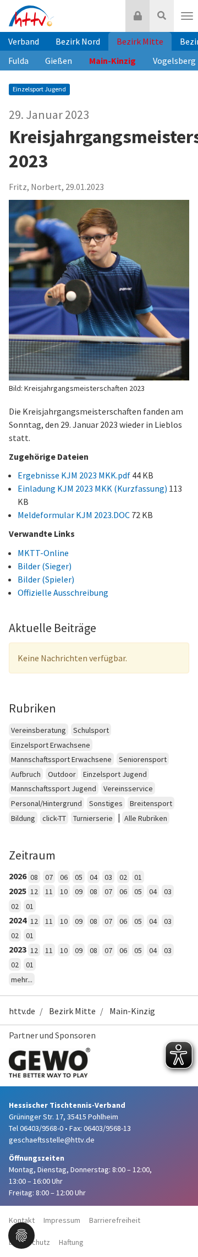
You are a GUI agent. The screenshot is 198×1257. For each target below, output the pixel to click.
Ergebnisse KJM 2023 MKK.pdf (75, 475)
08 (34, 877)
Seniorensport (143, 759)
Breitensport (151, 803)
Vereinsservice (128, 788)
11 (49, 891)
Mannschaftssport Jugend (53, 788)
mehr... (21, 979)
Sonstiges (106, 803)
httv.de (22, 1010)
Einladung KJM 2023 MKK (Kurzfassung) (93, 488)
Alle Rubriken (145, 818)
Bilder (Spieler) (46, 579)
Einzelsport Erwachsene (50, 745)
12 (34, 891)
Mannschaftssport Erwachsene (61, 759)
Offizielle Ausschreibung (63, 592)
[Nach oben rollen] (176, 1226)
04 (93, 877)
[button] (21, 1234)
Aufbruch (26, 774)
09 (78, 891)
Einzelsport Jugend (115, 774)
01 (138, 877)
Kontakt (22, 1220)
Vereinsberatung (38, 730)
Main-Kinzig (112, 60)
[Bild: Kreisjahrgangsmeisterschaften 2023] (99, 290)
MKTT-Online (43, 552)
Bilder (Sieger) (45, 566)
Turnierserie (93, 818)
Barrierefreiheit (114, 1220)
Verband (23, 41)
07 (49, 877)
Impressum (61, 1220)
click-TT (54, 818)
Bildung (23, 818)
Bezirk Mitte (140, 41)
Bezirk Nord (78, 41)
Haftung (71, 1242)
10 (64, 891)
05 (78, 877)
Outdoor (62, 774)
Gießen (58, 60)
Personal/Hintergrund (46, 803)
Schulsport (91, 730)
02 (123, 877)
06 (64, 877)
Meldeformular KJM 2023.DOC (74, 514)
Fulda (18, 60)
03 (108, 877)
